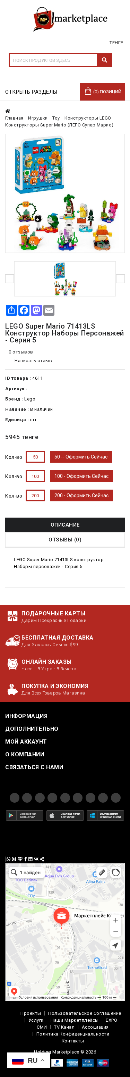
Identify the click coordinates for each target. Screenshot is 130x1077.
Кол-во (13, 457)
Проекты (30, 1013)
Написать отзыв (33, 360)
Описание (65, 525)
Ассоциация (95, 1027)
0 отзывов (21, 352)
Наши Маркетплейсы (75, 1020)
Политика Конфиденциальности (73, 1034)
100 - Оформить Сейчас (81, 476)
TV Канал (64, 1027)
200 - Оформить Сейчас (81, 495)
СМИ (42, 1027)
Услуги (36, 1020)
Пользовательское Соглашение (84, 1013)
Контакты (73, 1040)
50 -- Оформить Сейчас (80, 457)
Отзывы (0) (65, 540)
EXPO (111, 1020)
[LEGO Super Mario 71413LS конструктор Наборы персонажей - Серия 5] (65, 193)
